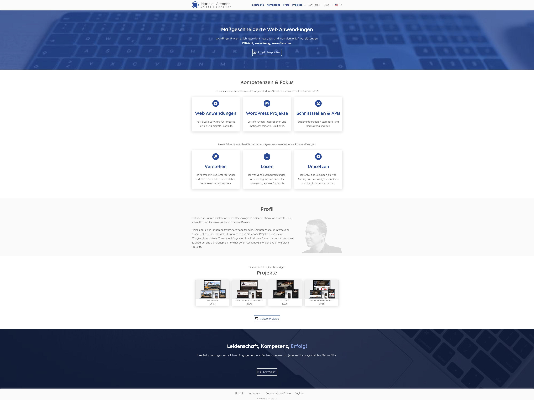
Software (313, 4)
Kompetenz (273, 4)
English (299, 393)
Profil (286, 4)
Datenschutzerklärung (278, 393)
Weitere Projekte (269, 318)
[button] (341, 5)
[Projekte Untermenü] (304, 5)
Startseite (258, 4)
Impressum (255, 393)
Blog (326, 4)
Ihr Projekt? (269, 371)
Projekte (297, 4)
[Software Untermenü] (320, 5)
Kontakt (239, 393)
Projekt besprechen (269, 52)
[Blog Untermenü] (331, 5)
